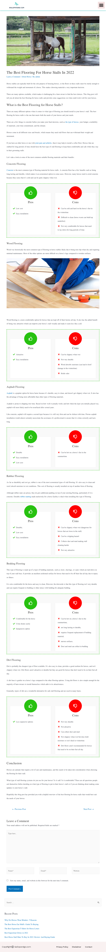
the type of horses (72, 122)
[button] (101, 5)
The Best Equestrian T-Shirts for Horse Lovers (22, 928)
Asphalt (9, 393)
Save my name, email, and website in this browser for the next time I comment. (39, 880)
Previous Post (19, 809)
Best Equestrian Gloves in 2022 (16, 933)
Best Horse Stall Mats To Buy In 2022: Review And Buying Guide (30, 937)
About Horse (26, 76)
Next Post (89, 809)
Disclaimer (76, 947)
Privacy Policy (62, 947)
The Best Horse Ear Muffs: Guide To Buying (21, 924)
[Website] (85, 871)
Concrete (10, 170)
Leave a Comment (13, 76)
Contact (88, 947)
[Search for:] (53, 902)
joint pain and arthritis (43, 143)
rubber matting (25, 496)
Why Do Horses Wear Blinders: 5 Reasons (21, 920)
